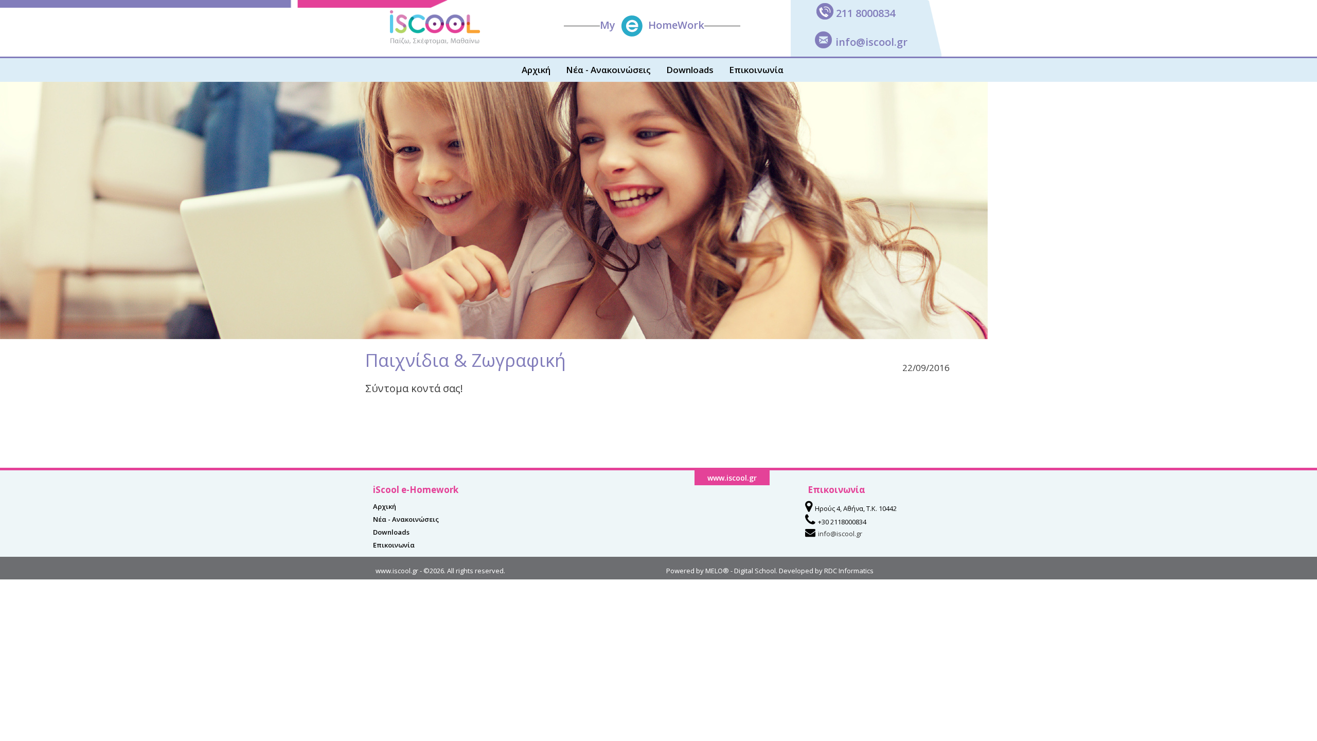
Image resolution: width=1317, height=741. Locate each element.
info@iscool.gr (871, 42)
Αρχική (536, 70)
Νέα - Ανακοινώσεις (608, 70)
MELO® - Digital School (740, 570)
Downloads (690, 70)
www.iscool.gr (397, 570)
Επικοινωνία (756, 70)
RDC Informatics (849, 570)
